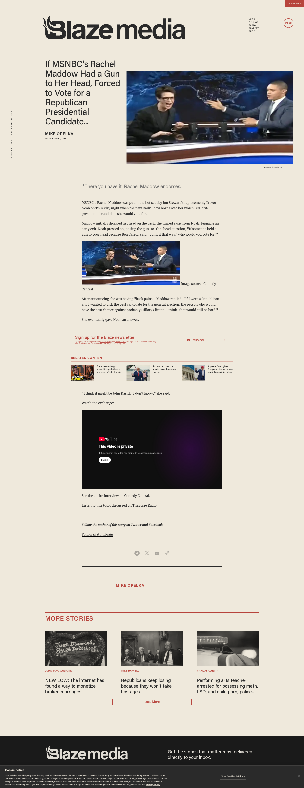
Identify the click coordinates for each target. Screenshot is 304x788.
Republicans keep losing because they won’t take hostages (146, 686)
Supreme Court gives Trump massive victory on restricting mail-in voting (220, 369)
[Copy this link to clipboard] (167, 553)
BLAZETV (254, 28)
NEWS (252, 19)
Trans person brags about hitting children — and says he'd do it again (109, 369)
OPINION (254, 22)
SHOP (252, 31)
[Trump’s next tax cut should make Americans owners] (138, 373)
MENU (288, 23)
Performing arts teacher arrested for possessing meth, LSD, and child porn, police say (227, 686)
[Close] (298, 776)
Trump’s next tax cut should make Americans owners (164, 369)
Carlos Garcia (207, 671)
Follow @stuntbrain (97, 534)
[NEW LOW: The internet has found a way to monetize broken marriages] (76, 647)
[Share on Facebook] (137, 553)
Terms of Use (120, 342)
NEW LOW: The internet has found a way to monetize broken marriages (74, 686)
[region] (152, 776)
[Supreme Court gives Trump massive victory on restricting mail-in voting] (193, 372)
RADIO (252, 25)
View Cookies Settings (233, 776)
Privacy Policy (105, 342)
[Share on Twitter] (147, 553)
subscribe (294, 4)
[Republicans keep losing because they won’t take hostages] (152, 647)
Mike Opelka (59, 134)
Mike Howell (130, 671)
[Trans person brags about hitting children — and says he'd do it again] (82, 372)
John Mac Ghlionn (58, 671)
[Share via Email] (157, 553)
